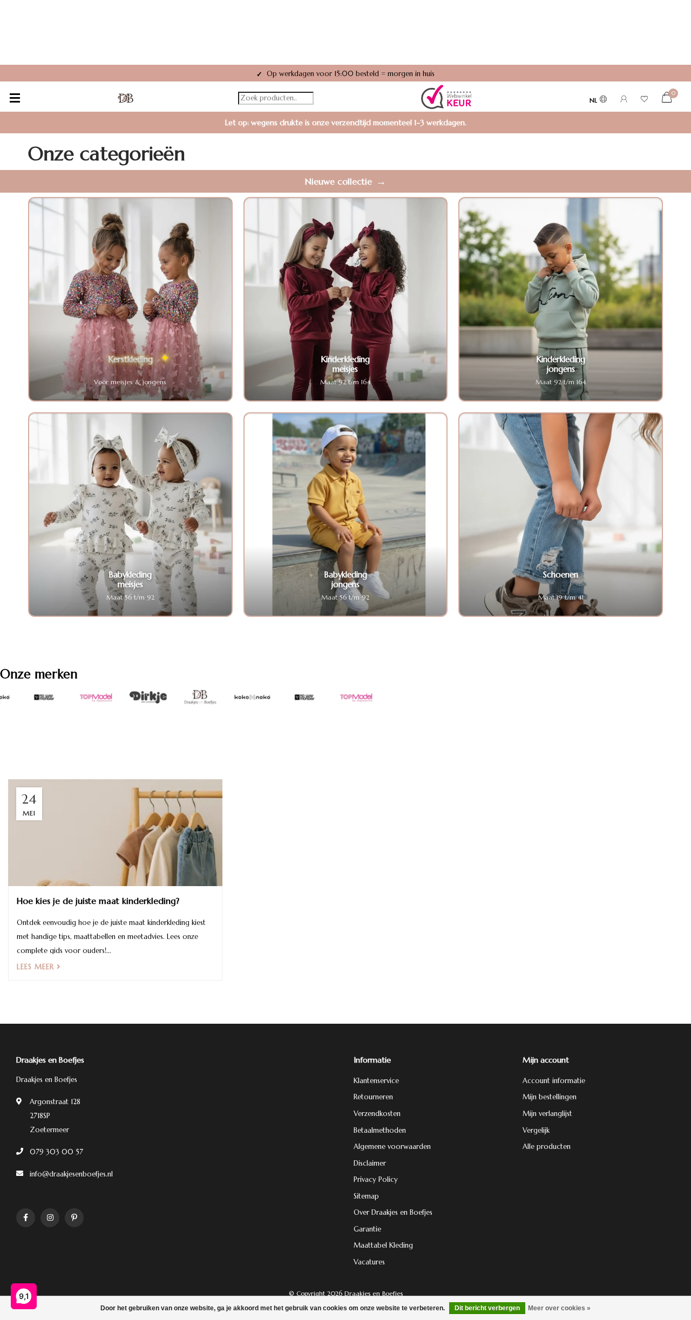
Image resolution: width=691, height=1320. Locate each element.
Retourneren (373, 1096)
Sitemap (366, 1196)
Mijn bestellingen (550, 1096)
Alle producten (547, 1146)
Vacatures (369, 1262)
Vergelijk (536, 1130)
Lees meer (37, 966)
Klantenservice (376, 1080)
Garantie (367, 1229)
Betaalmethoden (380, 1130)
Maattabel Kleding (383, 1245)
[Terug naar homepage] (126, 98)
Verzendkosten (377, 1113)
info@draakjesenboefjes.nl (71, 1174)
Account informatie (554, 1080)
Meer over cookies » (559, 1308)
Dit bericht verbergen (487, 1308)
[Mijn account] (623, 101)
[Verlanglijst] (644, 101)
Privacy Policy (376, 1179)
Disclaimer (370, 1163)
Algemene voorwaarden (392, 1146)
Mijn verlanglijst (547, 1113)
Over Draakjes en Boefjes (393, 1212)
